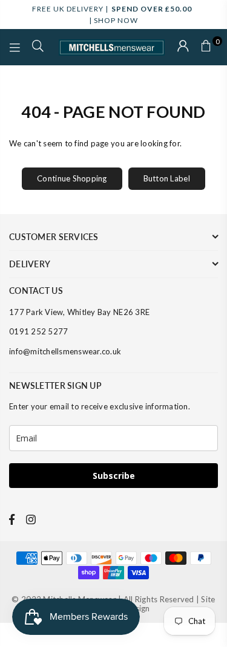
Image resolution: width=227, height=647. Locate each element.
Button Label (166, 178)
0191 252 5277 (38, 331)
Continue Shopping (72, 178)
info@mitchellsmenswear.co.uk (65, 351)
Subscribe (114, 475)
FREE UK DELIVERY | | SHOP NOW (112, 14)
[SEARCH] (38, 47)
